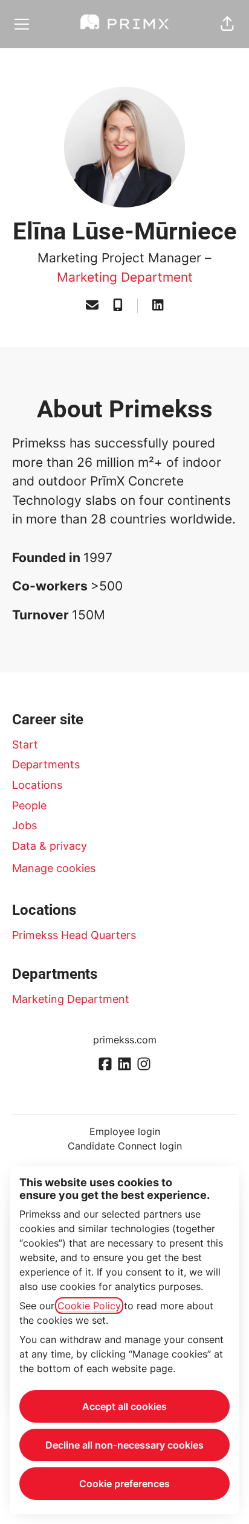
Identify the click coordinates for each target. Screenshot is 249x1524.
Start (25, 744)
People (29, 805)
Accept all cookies (124, 1406)
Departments (46, 764)
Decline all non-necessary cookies (124, 1445)
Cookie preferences (124, 1484)
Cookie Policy (89, 1306)
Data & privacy (49, 845)
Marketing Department (125, 277)
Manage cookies (53, 868)
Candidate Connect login (125, 1146)
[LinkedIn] (157, 306)
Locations (37, 785)
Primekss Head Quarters (74, 935)
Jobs (24, 825)
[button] (227, 24)
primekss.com (125, 1040)
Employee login (124, 1131)
